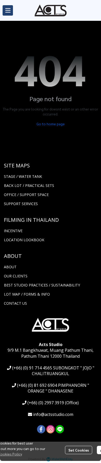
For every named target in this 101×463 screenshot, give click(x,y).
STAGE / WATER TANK (23, 176)
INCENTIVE (13, 230)
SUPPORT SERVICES (21, 203)
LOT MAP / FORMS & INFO (27, 294)
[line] (60, 429)
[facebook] (41, 429)
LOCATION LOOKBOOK (24, 239)
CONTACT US (15, 303)
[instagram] (50, 429)
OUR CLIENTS (15, 275)
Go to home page (51, 123)
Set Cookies (78, 450)
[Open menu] (8, 10)
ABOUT (10, 266)
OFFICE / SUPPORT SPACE (26, 194)
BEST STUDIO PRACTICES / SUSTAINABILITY (42, 285)
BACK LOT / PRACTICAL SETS (29, 185)
